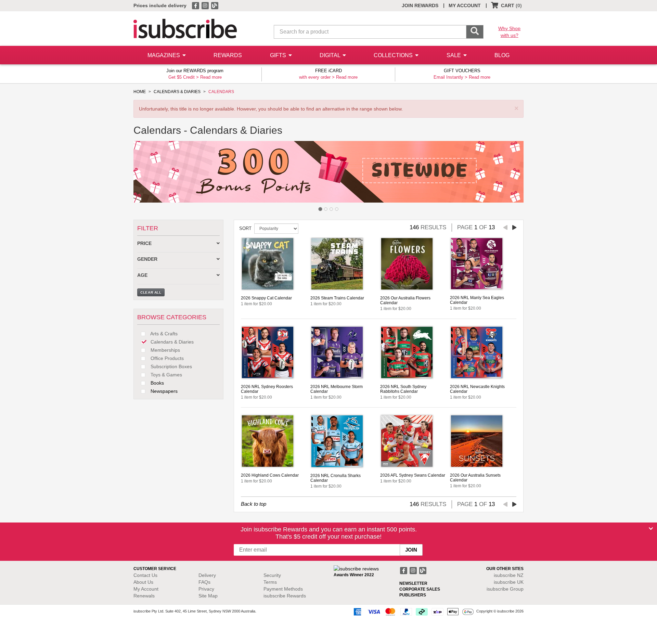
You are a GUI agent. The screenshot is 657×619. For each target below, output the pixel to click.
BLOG (502, 55)
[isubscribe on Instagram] (205, 5)
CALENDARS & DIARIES (177, 91)
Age (142, 275)
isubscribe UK (509, 582)
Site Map (208, 595)
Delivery (207, 575)
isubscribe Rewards (284, 595)
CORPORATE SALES (419, 589)
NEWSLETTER (413, 583)
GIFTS (278, 55)
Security (272, 575)
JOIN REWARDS (420, 5)
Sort (245, 228)
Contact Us (145, 575)
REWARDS (228, 55)
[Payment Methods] (412, 611)
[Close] (651, 529)
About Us (143, 582)
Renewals (144, 595)
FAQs (204, 582)
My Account (145, 589)
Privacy (206, 589)
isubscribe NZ (509, 575)
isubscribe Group (505, 589)
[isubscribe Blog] (214, 5)
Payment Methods (283, 589)
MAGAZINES (164, 55)
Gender (147, 259)
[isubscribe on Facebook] (196, 5)
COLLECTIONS (394, 55)
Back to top (253, 504)
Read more (211, 77)
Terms (270, 582)
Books (156, 383)
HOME (139, 91)
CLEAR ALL (151, 292)
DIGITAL (331, 55)
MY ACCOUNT (465, 5)
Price (144, 243)
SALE (454, 55)
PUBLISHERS (412, 595)
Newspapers (163, 391)
